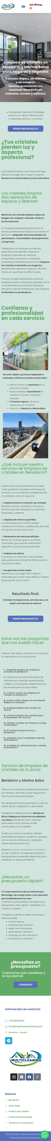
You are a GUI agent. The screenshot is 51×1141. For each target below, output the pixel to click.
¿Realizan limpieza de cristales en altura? (22, 709)
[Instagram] (13, 1076)
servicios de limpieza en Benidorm (28, 849)
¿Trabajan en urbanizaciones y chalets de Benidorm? (25, 746)
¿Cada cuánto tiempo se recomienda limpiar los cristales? (24, 701)
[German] (36, 4)
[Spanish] (31, 8)
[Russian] (41, 4)
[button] (25, 670)
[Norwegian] (38, 4)
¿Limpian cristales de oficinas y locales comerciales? (25, 724)
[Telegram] (8, 1040)
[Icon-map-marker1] (37, 1076)
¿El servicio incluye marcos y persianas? (19, 731)
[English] (31, 4)
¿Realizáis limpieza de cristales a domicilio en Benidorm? (22, 670)
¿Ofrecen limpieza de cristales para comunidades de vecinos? (23, 716)
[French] (33, 4)
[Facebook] (29, 1076)
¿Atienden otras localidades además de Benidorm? (24, 739)
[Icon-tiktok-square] (21, 1076)
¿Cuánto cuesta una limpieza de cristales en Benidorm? (22, 693)
